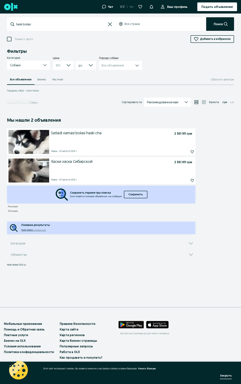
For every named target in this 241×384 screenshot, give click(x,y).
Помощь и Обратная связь (24, 329)
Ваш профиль (177, 7)
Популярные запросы (76, 346)
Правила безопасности (77, 324)
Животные (22, 102)
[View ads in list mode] (196, 102)
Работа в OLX (70, 352)
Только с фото (23, 39)
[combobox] (61, 24)
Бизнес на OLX (15, 341)
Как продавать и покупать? (81, 357)
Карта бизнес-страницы (78, 341)
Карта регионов (72, 335)
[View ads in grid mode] (204, 102)
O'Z (122, 6)
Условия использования (22, 346)
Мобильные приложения (23, 324)
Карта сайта (69, 329)
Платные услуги (16, 335)
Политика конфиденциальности (29, 352)
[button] (151, 6)
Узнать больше (147, 368)
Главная (11, 102)
